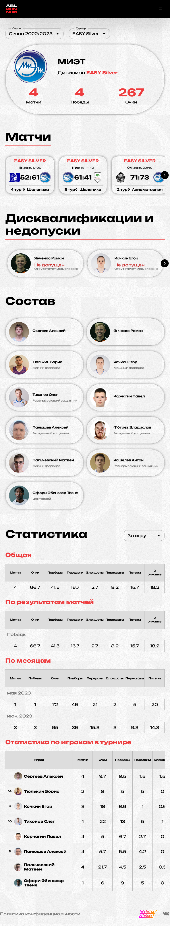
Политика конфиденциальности (40, 914)
